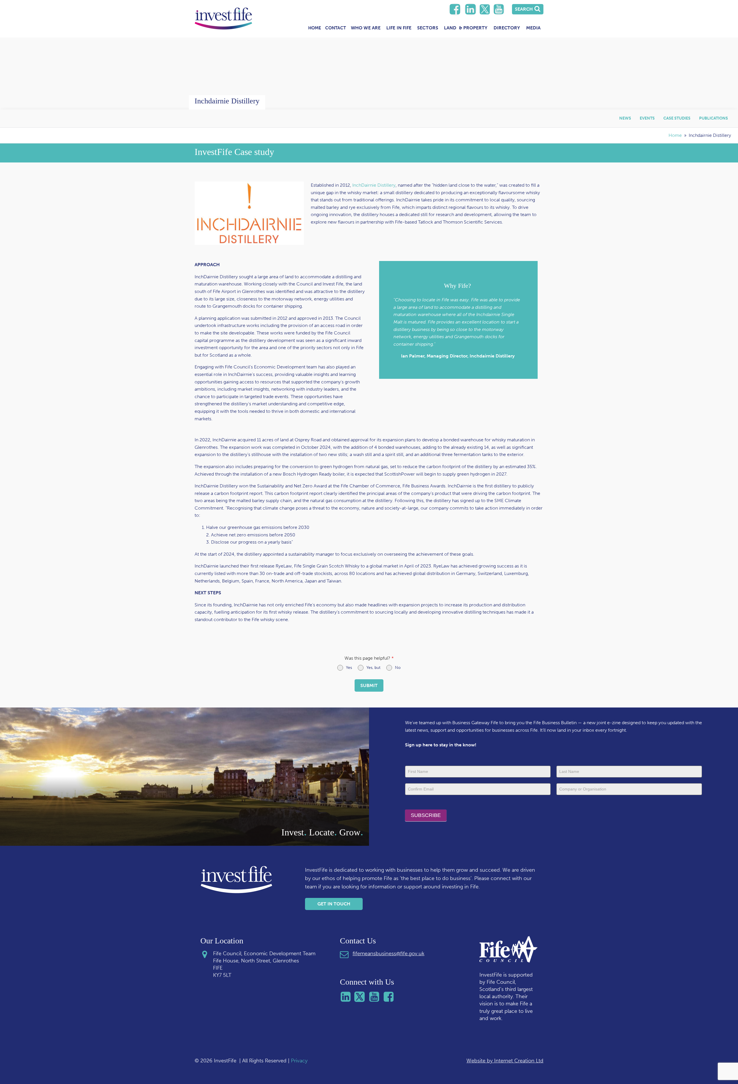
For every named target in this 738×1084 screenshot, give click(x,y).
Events (647, 118)
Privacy (299, 1060)
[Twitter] (485, 9)
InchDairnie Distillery (374, 185)
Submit (369, 685)
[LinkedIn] (455, 9)
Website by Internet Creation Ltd (504, 1060)
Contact (335, 28)
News (625, 118)
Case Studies (676, 118)
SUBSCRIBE (426, 815)
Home (314, 28)
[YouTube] (498, 9)
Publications (713, 118)
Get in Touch (333, 904)
